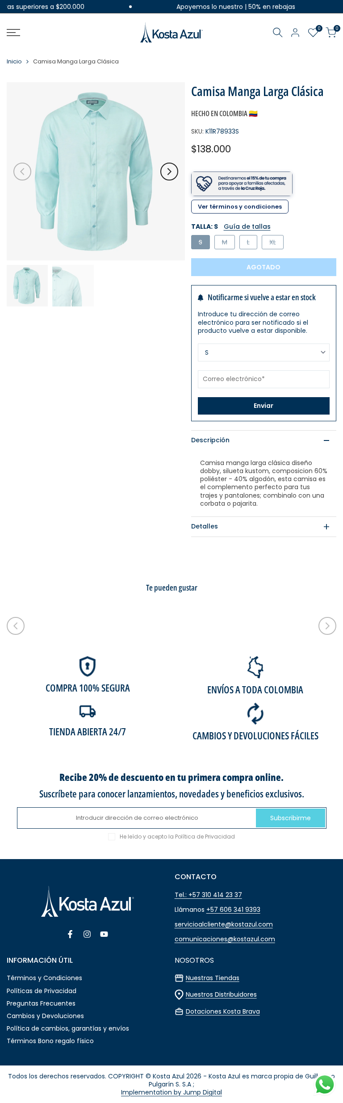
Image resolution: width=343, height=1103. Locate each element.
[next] (169, 171)
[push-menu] (13, 33)
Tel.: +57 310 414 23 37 (208, 894)
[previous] (22, 171)
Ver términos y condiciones (240, 206)
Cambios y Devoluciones (45, 1015)
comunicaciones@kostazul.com (225, 939)
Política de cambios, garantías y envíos (68, 1028)
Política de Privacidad (205, 836)
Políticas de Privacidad (41, 990)
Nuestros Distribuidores (221, 994)
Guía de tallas (247, 226)
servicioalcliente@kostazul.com (224, 924)
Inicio (14, 62)
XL (276, 243)
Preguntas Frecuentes (41, 1003)
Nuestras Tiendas (212, 977)
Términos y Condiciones (44, 977)
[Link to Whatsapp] (325, 1085)
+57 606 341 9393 (233, 909)
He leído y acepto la (177, 836)
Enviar (263, 405)
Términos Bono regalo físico (50, 1040)
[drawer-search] (278, 32)
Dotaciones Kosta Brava (223, 1011)
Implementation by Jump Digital (171, 1092)
